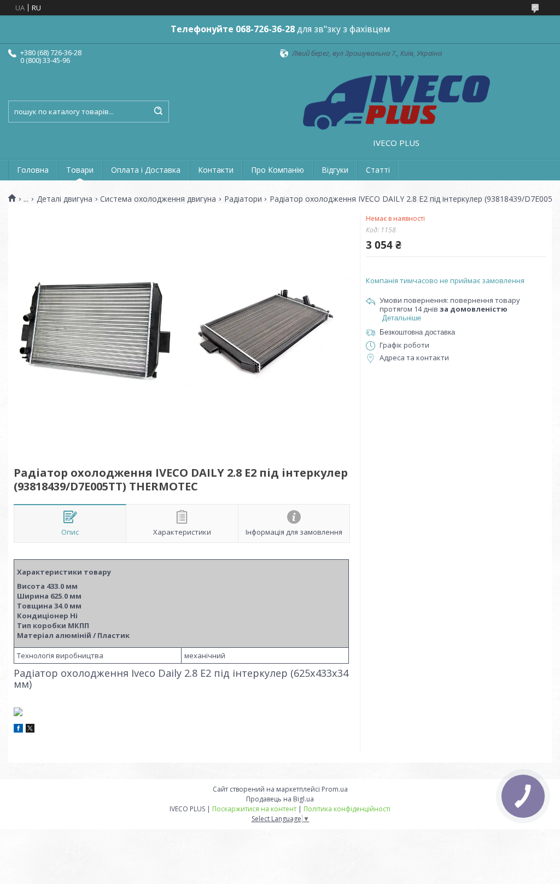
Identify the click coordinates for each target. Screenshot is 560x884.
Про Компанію (277, 170)
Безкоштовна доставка (417, 332)
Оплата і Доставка (145, 170)
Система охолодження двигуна (158, 199)
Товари (80, 170)
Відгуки (335, 170)
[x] (30, 730)
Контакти (216, 170)
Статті (378, 170)
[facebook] (18, 730)
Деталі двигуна (64, 199)
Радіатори (243, 199)
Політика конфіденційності (347, 808)
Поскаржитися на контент (254, 808)
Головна (33, 170)
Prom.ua (335, 789)
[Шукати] (158, 111)
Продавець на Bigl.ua (280, 799)
